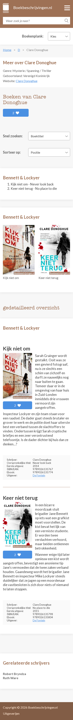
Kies (53, 36)
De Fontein (39, 475)
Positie (35, 152)
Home (7, 50)
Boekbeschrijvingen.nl (32, 7)
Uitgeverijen (11, 713)
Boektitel (37, 136)
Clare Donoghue (26, 81)
